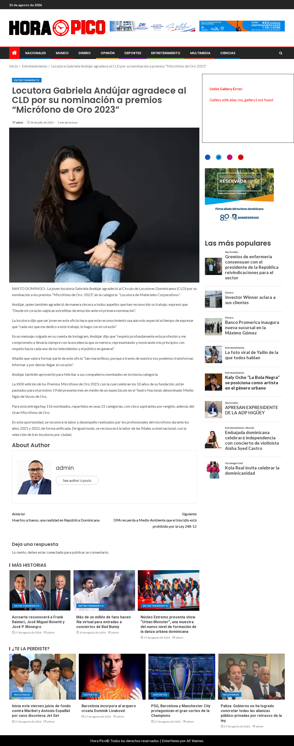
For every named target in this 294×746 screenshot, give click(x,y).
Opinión (108, 53)
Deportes (132, 53)
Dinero (85, 53)
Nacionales (35, 53)
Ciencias (227, 53)
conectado (55, 552)
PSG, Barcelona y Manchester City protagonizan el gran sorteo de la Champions (180, 711)
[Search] (281, 53)
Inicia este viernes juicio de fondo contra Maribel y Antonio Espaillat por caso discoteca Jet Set (41, 711)
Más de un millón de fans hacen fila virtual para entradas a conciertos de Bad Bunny (103, 622)
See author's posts (77, 480)
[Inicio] (14, 53)
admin (20, 122)
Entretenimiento (165, 53)
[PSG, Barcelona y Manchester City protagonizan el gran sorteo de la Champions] (181, 677)
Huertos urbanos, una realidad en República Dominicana (55, 517)
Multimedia (200, 53)
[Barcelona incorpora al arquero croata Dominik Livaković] (112, 677)
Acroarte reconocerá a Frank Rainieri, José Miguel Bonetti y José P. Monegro (38, 622)
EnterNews (171, 740)
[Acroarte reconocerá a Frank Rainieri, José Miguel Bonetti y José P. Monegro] (40, 590)
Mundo (62, 53)
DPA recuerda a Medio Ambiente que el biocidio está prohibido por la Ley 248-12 (155, 520)
